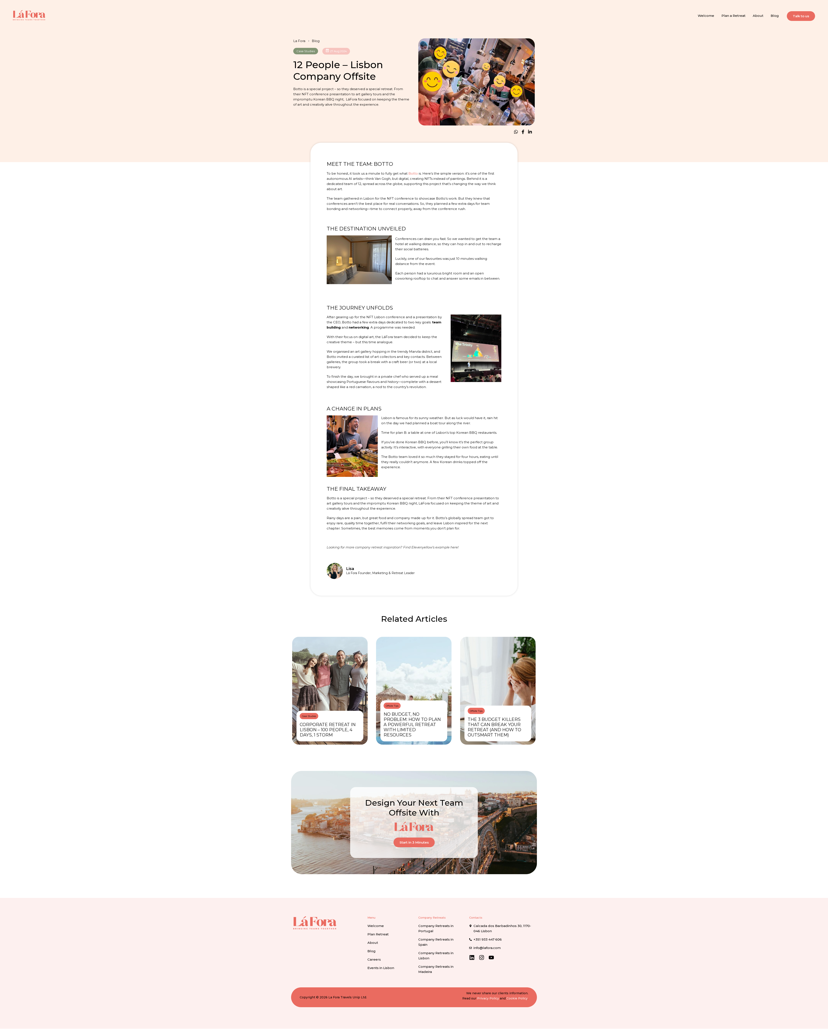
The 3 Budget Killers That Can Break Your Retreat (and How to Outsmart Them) (494, 727)
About (758, 16)
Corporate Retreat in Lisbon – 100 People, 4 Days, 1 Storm (328, 729)
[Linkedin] (472, 957)
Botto (413, 173)
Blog (775, 16)
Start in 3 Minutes (414, 842)
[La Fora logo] (29, 15)
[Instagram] (481, 957)
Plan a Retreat (733, 16)
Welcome (706, 16)
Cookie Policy (517, 998)
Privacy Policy (488, 998)
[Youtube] (491, 957)
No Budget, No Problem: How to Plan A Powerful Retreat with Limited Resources (412, 724)
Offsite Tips (392, 705)
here (454, 547)
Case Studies (305, 51)
